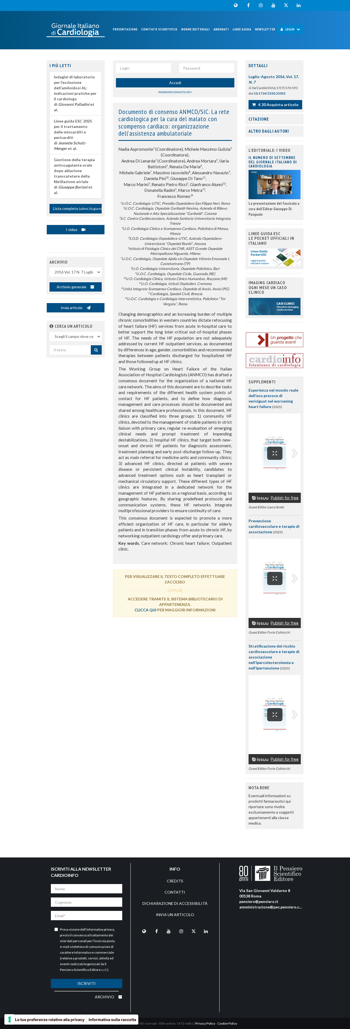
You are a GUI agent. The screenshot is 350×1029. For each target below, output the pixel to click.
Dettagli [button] (258, 65)
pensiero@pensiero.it (258, 901)
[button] (51, 326)
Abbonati (221, 29)
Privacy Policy (205, 1023)
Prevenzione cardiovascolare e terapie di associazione (274, 526)
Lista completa (77, 208)
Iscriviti (86, 983)
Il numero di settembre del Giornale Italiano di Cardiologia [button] (273, 162)
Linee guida (242, 29)
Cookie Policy (227, 1023)
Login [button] (290, 29)
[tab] (275, 66)
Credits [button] (175, 881)
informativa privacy (100, 929)
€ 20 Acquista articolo (278, 104)
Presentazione (125, 29)
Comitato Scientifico (159, 29)
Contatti (175, 892)
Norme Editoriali (195, 29)
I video (72, 229)
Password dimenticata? (175, 92)
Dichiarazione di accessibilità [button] (175, 903)
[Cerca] (96, 350)
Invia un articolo (175, 914)
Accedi (175, 82)
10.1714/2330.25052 (269, 93)
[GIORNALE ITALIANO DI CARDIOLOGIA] (75, 30)
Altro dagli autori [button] (269, 131)
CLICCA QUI (145, 610)
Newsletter (265, 29)
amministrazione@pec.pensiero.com (272, 907)
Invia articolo (72, 307)
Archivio (105, 996)
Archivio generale (72, 286)
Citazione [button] (259, 119)
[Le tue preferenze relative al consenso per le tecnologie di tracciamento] (9, 1019)
